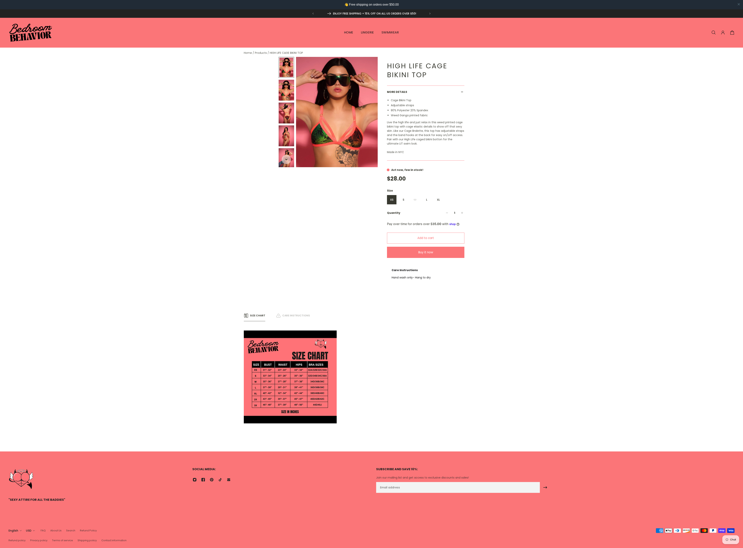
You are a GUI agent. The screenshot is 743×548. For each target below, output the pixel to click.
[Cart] (732, 32)
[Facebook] (203, 479)
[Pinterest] (211, 479)
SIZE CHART (257, 315)
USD (28, 531)
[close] (738, 4)
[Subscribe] (545, 487)
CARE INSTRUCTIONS (296, 315)
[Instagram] (194, 479)
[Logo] (31, 32)
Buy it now (425, 252)
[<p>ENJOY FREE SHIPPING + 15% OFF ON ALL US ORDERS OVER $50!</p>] (371, 13)
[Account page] (723, 32)
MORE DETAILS (397, 92)
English (13, 531)
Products (261, 53)
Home (248, 53)
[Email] (228, 479)
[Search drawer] (713, 32)
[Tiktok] (220, 479)
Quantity (393, 213)
